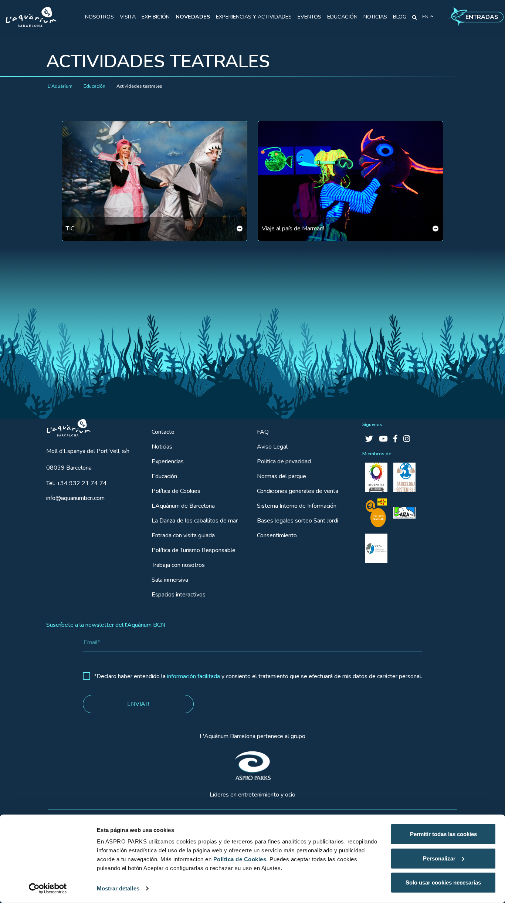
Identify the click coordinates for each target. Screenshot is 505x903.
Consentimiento (277, 535)
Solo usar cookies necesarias (443, 882)
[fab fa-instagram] (406, 439)
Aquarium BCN (65, 426)
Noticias (162, 447)
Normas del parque (281, 476)
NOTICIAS (375, 16)
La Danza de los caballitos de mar (195, 521)
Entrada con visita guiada (183, 535)
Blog (399, 16)
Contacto (163, 432)
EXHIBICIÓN (156, 16)
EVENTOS (309, 16)
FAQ (263, 432)
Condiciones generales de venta (297, 491)
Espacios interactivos (179, 595)
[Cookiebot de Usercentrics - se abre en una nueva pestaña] (48, 888)
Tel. (76, 483)
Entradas (481, 17)
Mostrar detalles (118, 888)
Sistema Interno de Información (296, 506)
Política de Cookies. (240, 859)
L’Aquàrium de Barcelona (183, 506)
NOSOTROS (99, 16)
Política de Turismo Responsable (193, 550)
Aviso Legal (272, 447)
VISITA (128, 16)
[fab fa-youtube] (383, 439)
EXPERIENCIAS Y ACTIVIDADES (254, 16)
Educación (164, 476)
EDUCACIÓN (342, 16)
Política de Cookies (176, 491)
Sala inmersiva (170, 580)
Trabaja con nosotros (178, 565)
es (425, 16)
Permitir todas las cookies (443, 834)
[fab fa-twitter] (369, 439)
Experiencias (168, 461)
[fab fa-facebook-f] (395, 439)
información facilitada (193, 676)
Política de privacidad (284, 461)
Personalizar (439, 858)
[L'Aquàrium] (31, 17)
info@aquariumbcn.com (75, 498)
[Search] (414, 17)
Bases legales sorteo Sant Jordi (297, 521)
